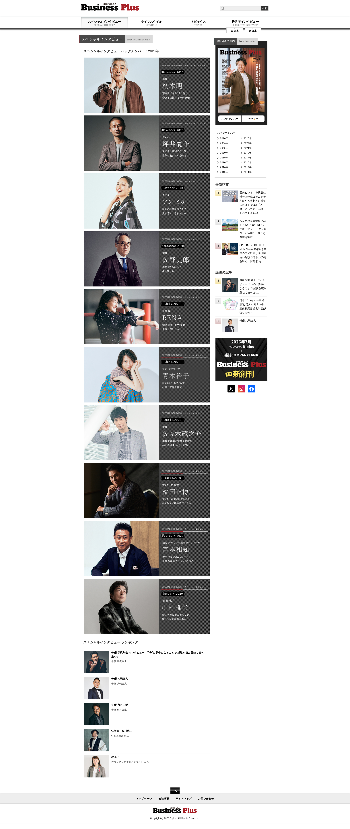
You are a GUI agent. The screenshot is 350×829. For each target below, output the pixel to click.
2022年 (224, 148)
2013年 (248, 167)
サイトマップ (184, 798)
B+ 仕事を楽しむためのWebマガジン (110, 7)
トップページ (144, 798)
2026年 (224, 138)
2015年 (248, 162)
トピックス (198, 23)
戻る (173, 793)
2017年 (248, 157)
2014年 (224, 167)
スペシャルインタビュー (104, 23)
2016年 (224, 162)
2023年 (248, 143)
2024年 (224, 143)
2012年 (224, 172)
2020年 (224, 152)
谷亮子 (115, 757)
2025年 (248, 138)
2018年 (224, 157)
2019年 (248, 152)
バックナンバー (229, 118)
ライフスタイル (151, 23)
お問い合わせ (206, 798)
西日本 (253, 30)
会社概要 (164, 798)
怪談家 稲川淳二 (121, 730)
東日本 (235, 30)
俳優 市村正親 (119, 704)
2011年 (248, 172)
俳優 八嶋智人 (119, 678)
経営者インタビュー (245, 23)
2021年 (248, 148)
